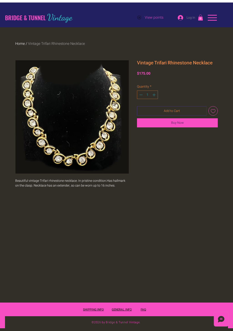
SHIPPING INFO (93, 309)
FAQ (143, 309)
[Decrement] (140, 95)
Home (20, 43)
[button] (200, 17)
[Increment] (154, 95)
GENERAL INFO (122, 309)
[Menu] (212, 17)
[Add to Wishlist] (213, 111)
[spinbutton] (147, 95)
